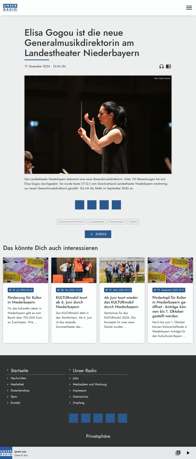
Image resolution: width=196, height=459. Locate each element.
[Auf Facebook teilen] (79, 204)
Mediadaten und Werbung (90, 384)
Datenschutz (80, 396)
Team (14, 396)
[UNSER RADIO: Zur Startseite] (93, 8)
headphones (161, 66)
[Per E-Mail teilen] (116, 204)
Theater (133, 221)
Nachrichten (18, 378)
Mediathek (17, 384)
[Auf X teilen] (91, 204)
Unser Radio (84, 371)
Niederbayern (117, 221)
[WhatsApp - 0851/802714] (122, 418)
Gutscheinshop (20, 390)
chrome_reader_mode (168, 66)
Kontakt (15, 402)
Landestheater (97, 221)
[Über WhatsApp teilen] (104, 204)
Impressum (79, 390)
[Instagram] (98, 418)
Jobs (75, 378)
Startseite (19, 371)
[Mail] (73, 418)
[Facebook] (85, 418)
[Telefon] (110, 418)
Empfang (78, 402)
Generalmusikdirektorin (72, 221)
